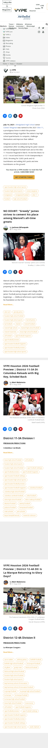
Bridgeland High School (25, 124)
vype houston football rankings (14, 476)
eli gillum (7, 667)
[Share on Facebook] (5, 116)
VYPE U (8, 35)
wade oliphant (34, 727)
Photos (8, 46)
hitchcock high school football (14, 671)
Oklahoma (12, 28)
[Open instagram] (39, 32)
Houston (19, 64)
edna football (31, 496)
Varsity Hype (23, 28)
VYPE (14, 70)
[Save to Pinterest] (21, 116)
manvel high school (10, 328)
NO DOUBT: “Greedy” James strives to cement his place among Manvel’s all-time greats (21, 216)
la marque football (21, 695)
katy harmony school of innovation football (18, 687)
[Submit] (47, 24)
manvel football (29, 324)
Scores (8, 58)
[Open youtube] (43, 32)
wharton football (9, 504)
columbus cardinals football (13, 496)
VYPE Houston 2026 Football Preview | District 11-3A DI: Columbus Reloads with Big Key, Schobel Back (21, 371)
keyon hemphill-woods (11, 515)
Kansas (11, 26)
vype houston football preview (14, 348)
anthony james (22, 660)
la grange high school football (30, 691)
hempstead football (26, 507)
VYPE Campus (10, 61)
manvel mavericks (10, 332)
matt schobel (8, 511)
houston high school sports (13, 191)
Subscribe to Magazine (7, 6)
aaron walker (8, 660)
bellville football (35, 660)
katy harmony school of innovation (15, 683)
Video (8, 37)
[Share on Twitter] (10, 116)
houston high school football (13, 316)
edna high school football (12, 500)
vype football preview (11, 340)
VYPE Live (9, 32)
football (7, 199)
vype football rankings (34, 468)
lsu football (8, 324)
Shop (8, 52)
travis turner (29, 703)
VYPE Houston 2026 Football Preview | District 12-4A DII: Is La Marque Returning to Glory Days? (22, 571)
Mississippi (31, 26)
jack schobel (21, 511)
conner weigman (31, 191)
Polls (7, 49)
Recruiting (9, 43)
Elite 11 (40, 127)
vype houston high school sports (15, 187)
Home (5, 64)
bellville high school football (13, 664)
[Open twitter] (43, 28)
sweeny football (24, 504)
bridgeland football (22, 195)
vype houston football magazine (15, 344)
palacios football (10, 507)
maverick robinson (29, 515)
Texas (11, 24)
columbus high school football (14, 492)
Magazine (9, 40)
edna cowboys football (32, 500)
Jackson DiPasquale (20, 227)
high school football (20, 199)
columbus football (36, 488)
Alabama (19, 24)
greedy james (18, 312)
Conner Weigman (10, 127)
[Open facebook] (39, 28)
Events (8, 55)
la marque (7, 695)
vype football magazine (23, 336)
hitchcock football (31, 667)
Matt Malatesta (18, 382)
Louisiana (20, 26)
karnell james (30, 320)
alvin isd (7, 312)
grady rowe (18, 667)
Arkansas (28, 24)
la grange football (10, 691)
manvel (18, 324)
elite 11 (34, 195)
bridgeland (8, 195)
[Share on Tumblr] (15, 116)
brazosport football (33, 664)
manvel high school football (30, 328)
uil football (8, 336)
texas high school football (28, 332)
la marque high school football (14, 699)
